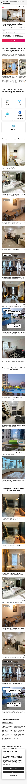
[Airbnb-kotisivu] (3, 7)
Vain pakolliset (13, 772)
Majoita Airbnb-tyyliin (19, 7)
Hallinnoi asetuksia (13, 775)
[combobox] (13, 32)
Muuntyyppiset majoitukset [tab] (7, 722)
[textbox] (7, 37)
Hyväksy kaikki (13, 768)
